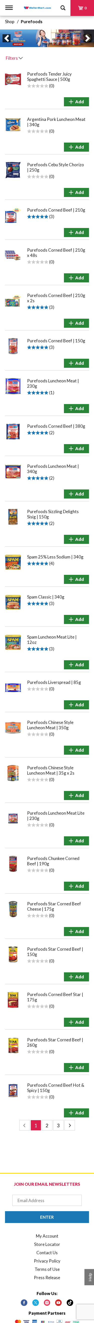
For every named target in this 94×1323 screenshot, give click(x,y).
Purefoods (31, 21)
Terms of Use (47, 1269)
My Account (47, 1236)
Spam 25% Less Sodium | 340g (55, 556)
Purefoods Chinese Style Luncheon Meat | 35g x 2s (50, 770)
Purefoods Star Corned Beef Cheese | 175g (54, 906)
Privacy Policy (47, 1261)
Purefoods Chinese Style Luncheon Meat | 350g (50, 725)
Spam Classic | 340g (45, 597)
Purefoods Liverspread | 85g (54, 682)
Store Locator (47, 1244)
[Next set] (69, 1125)
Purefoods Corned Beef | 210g (56, 210)
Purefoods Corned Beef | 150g (56, 340)
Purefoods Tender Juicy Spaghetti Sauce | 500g (49, 76)
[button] (7, 38)
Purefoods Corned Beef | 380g (56, 426)
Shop (9, 21)
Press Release (47, 1277)
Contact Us (47, 1252)
